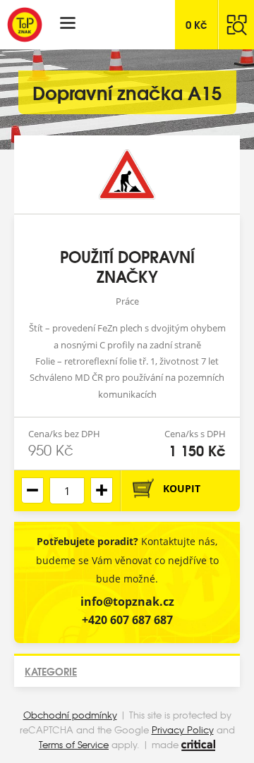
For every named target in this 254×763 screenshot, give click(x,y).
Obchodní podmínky (70, 714)
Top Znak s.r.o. (24, 24)
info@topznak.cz (127, 601)
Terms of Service (74, 744)
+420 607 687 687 (127, 620)
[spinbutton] (67, 490)
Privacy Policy (183, 729)
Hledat (236, 24)
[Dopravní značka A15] (127, 174)
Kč (196, 24)
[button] (101, 490)
